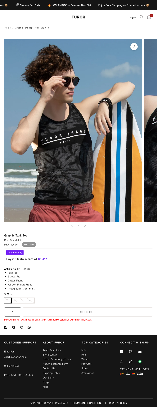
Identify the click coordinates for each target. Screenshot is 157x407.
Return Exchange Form (55, 363)
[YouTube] (142, 352)
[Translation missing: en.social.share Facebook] (6, 327)
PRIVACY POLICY (117, 403)
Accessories (87, 373)
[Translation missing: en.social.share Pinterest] (22, 327)
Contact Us (49, 368)
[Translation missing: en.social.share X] (14, 327)
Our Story (48, 377)
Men (83, 354)
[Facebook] (124, 351)
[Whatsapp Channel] (142, 362)
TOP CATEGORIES (94, 342)
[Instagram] (133, 351)
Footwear (86, 363)
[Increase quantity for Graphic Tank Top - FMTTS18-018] (18, 311)
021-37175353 (11, 366)
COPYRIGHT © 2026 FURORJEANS (49, 403)
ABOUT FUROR (54, 342)
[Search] (141, 17)
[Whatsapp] (124, 362)
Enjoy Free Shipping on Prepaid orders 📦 (118, 5)
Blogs (46, 382)
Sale (83, 350)
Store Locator (50, 354)
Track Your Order (52, 350)
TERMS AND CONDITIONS (87, 403)
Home (8, 27)
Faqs (45, 386)
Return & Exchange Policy (57, 359)
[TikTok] (133, 361)
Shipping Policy (51, 373)
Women (85, 359)
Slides (84, 368)
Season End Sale (25, 5)
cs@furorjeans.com (15, 357)
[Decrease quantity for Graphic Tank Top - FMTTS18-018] (7, 311)
